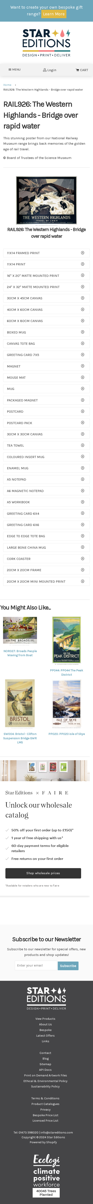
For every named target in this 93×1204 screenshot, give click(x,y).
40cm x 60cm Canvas (25, 310)
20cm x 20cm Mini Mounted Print (36, 581)
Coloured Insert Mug (25, 457)
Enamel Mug (17, 468)
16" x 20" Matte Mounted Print (33, 276)
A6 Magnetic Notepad (25, 491)
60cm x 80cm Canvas (25, 321)
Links (45, 1041)
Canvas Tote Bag (21, 343)
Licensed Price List (45, 1120)
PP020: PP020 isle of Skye (66, 734)
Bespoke (45, 1030)
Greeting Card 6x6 (23, 525)
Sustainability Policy (45, 1086)
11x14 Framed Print (23, 253)
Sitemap (45, 1064)
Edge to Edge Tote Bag (26, 536)
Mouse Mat (16, 377)
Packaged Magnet (22, 400)
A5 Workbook (18, 502)
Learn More (54, 13)
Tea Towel (15, 445)
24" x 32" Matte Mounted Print (33, 287)
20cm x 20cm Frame (24, 570)
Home (7, 85)
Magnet (13, 366)
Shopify (51, 1142)
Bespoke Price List (45, 1115)
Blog (45, 1058)
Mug (10, 389)
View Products (45, 1019)
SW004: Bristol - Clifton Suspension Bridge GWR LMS (20, 738)
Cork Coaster (18, 559)
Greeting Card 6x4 (23, 513)
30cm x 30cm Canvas (25, 434)
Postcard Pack (19, 423)
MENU (17, 69)
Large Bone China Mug (26, 547)
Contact (45, 1053)
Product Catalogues (45, 1104)
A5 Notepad (16, 479)
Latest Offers (45, 1035)
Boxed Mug (16, 332)
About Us (45, 1024)
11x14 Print (16, 264)
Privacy (45, 1109)
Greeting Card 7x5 (23, 355)
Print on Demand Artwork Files (45, 1075)
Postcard (15, 411)
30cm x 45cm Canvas (24, 298)
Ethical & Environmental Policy (45, 1081)
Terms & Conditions (45, 1098)
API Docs (45, 1070)
